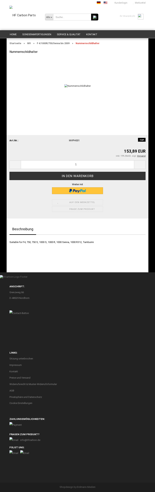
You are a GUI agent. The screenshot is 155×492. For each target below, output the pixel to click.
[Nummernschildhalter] (77, 85)
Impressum (15, 365)
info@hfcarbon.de (30, 440)
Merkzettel (140, 3)
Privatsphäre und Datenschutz (25, 397)
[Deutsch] (99, 3)
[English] (105, 3)
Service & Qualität (69, 34)
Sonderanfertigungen (36, 34)
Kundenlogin (120, 3)
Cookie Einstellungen (20, 403)
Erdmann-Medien (86, 487)
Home (13, 34)
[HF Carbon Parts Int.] (24, 18)
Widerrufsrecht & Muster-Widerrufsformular (33, 384)
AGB (11, 390)
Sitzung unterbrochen (21, 358)
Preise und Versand (19, 377)
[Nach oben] (144, 486)
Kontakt (91, 34)
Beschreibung (22, 229)
